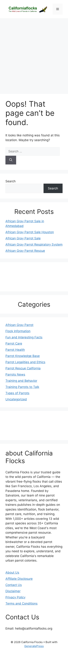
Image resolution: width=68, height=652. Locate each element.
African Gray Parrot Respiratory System (34, 244)
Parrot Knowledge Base (22, 356)
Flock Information (17, 331)
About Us (12, 572)
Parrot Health (15, 350)
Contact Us (13, 585)
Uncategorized (16, 399)
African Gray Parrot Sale (23, 238)
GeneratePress (34, 646)
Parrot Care (13, 343)
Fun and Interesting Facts (23, 337)
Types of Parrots (17, 393)
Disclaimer (12, 591)
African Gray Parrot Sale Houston (29, 232)
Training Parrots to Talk (22, 387)
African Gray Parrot (19, 325)
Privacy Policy (15, 597)
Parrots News (15, 374)
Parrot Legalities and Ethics (25, 362)
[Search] (10, 160)
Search (10, 181)
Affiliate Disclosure (19, 579)
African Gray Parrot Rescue (25, 251)
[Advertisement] (34, 54)
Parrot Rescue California (23, 368)
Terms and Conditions (21, 603)
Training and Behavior (21, 381)
